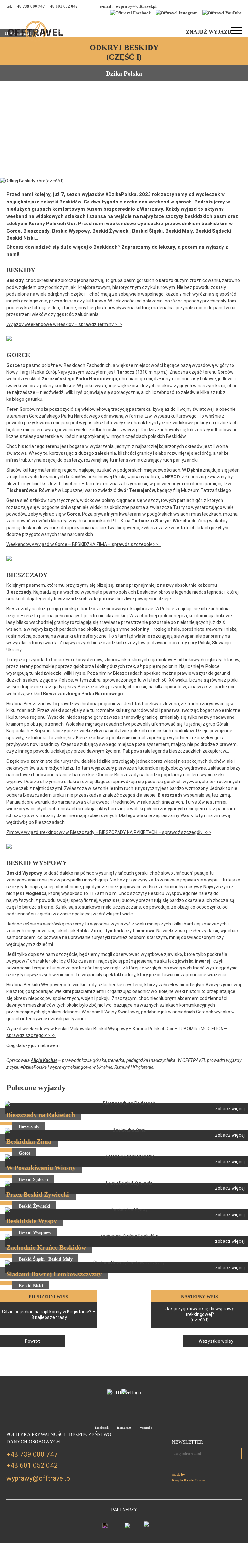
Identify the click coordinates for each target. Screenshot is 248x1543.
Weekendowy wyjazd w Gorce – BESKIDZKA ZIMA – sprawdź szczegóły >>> (83, 544)
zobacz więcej (230, 1108)
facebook (102, 1427)
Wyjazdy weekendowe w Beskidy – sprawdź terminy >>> (64, 324)
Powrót (32, 1341)
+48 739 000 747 (32, 1454)
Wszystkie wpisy (216, 1341)
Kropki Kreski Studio (188, 1480)
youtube (146, 1427)
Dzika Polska (124, 73)
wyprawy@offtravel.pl (136, 6)
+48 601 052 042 (32, 1465)
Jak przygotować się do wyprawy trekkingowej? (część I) (199, 1314)
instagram (124, 1427)
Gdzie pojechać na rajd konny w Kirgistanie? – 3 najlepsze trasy (48, 1314)
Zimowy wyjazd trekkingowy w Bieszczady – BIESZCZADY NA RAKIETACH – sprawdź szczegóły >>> (108, 832)
